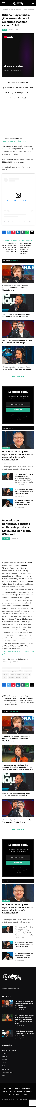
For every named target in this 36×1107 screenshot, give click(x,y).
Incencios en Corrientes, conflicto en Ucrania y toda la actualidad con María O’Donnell (9, 247)
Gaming (4, 1056)
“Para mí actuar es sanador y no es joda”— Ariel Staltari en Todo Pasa (24, 1033)
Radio (4, 1066)
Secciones (6, 447)
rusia (4, 677)
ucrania (24, 677)
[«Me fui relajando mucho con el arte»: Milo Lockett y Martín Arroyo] (18, 329)
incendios (28, 671)
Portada (4, 9)
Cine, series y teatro (9, 1050)
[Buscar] (33, 3)
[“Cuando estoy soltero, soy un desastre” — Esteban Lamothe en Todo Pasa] (7, 503)
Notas (5, 29)
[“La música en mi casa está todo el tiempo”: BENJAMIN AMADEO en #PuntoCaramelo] (18, 274)
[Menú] (3, 3)
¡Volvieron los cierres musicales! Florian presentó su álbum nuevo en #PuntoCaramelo (9, 700)
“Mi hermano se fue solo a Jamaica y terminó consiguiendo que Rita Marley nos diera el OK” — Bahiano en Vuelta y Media (24, 478)
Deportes (5, 1053)
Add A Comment (18, 377)
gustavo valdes (17, 671)
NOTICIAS (26, 674)
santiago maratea (14, 677)
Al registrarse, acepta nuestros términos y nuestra (18, 417)
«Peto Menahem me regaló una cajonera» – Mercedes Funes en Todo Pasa (24, 491)
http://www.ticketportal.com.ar (14, 141)
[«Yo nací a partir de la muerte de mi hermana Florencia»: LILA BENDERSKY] (18, 355)
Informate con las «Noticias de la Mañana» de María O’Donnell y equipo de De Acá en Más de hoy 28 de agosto (17, 767)
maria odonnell (16, 674)
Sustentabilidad (7, 1072)
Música (4, 1059)
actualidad (6, 668)
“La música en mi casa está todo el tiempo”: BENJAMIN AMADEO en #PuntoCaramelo (16, 288)
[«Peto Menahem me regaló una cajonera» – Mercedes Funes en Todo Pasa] (7, 492)
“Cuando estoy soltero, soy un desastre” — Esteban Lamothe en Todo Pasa (24, 502)
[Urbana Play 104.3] (18, 3)
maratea (5, 674)
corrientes (15, 668)
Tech (3, 1075)
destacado (6, 671)
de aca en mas (26, 668)
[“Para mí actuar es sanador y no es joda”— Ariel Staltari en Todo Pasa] (18, 303)
